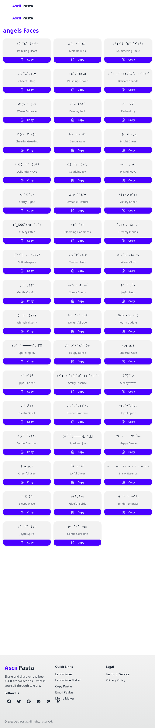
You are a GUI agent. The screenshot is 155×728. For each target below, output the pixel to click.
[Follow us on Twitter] (18, 701)
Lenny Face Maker (68, 680)
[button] (6, 18)
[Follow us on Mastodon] (48, 701)
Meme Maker (64, 698)
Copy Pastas (64, 686)
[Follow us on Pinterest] (28, 701)
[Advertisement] (77, 587)
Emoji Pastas (64, 692)
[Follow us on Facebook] (9, 701)
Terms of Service (117, 674)
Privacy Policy (115, 680)
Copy (30, 59)
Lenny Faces (63, 674)
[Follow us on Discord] (38, 701)
